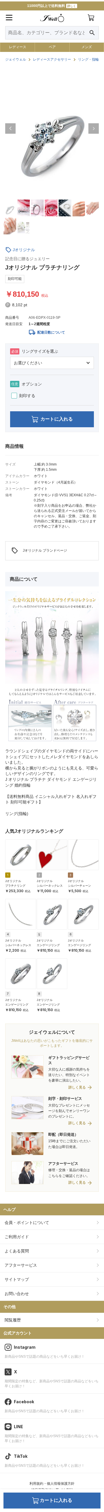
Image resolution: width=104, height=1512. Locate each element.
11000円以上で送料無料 (51, 6)
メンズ (86, 47)
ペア (52, 47)
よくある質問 (17, 1251)
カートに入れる (56, 419)
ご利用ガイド (17, 1236)
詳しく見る (77, 1087)
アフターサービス (21, 1265)
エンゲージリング (48, 945)
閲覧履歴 (13, 1320)
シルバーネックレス (50, 885)
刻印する (27, 395)
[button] (10, 128)
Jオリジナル (24, 249)
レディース (17, 47)
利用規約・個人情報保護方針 (52, 1484)
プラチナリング (15, 885)
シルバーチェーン (79, 885)
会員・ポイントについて (27, 1222)
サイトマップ (17, 1279)
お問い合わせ (17, 1293)
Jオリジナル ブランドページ (39, 551)
